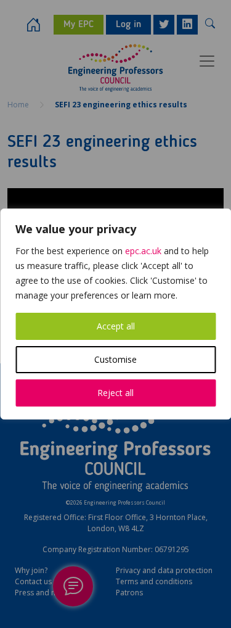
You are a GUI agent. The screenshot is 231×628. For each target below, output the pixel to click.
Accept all (116, 326)
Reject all (115, 393)
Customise (115, 359)
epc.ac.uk (143, 251)
